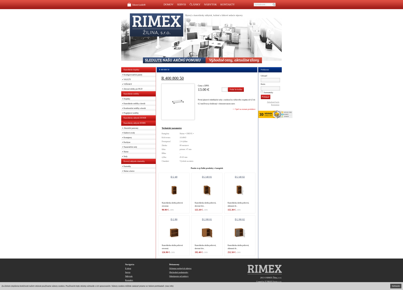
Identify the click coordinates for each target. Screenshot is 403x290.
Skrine (182, 133)
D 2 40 (174, 177)
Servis (181, 4)
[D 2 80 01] (207, 232)
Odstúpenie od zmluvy (179, 276)
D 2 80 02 (240, 219)
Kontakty (227, 4)
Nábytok (210, 4)
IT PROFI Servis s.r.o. (273, 282)
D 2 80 (174, 219)
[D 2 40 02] (239, 190)
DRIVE (189, 133)
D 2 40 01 (207, 177)
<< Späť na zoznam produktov (244, 109)
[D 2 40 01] (207, 190)
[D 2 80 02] (239, 232)
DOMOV (168, 4)
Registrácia (275, 105)
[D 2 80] (174, 232)
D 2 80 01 (207, 219)
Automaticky (268, 92)
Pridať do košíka (236, 89)
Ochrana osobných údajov (180, 268)
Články (195, 4)
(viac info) (169, 286)
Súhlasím (396, 286)
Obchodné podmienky (178, 272)
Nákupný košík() (139, 5)
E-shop (128, 268)
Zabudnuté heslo (273, 102)
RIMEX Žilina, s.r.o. (274, 278)
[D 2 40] (174, 190)
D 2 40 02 (240, 177)
